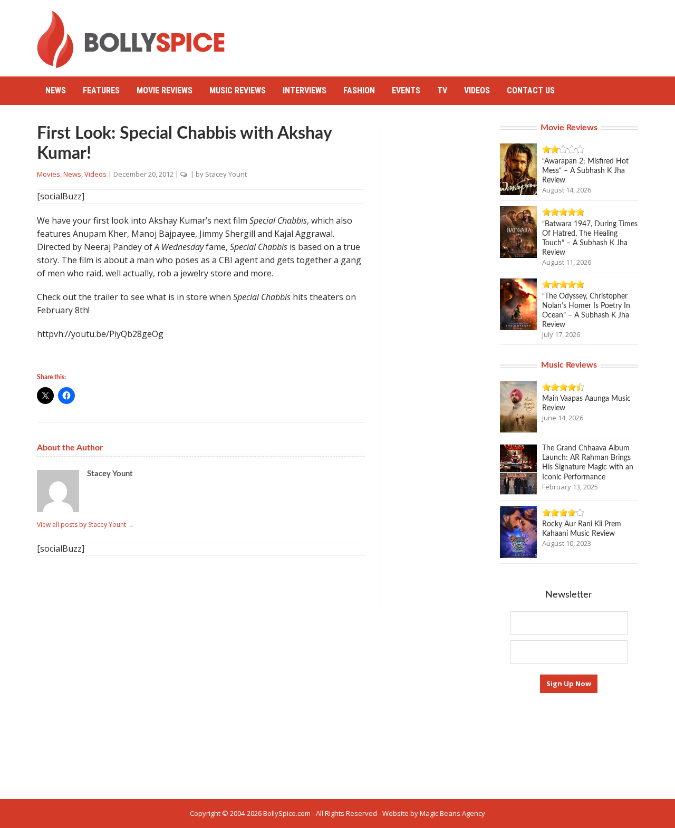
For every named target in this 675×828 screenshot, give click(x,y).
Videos (477, 90)
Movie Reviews (164, 90)
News (55, 90)
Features (101, 90)
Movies (48, 174)
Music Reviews (237, 90)
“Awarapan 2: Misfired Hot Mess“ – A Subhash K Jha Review (585, 171)
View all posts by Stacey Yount (85, 524)
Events (406, 90)
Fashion (359, 90)
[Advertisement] (446, 34)
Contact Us (531, 90)
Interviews (304, 90)
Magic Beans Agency (452, 813)
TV (442, 90)
